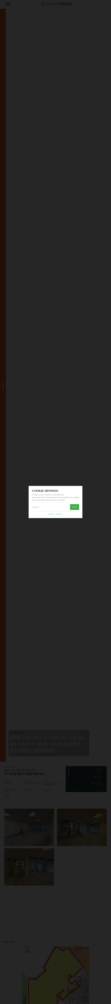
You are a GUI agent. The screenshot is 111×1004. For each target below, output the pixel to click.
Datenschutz (59, 514)
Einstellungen (35, 507)
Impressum (51, 514)
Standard (74, 507)
